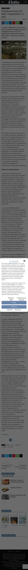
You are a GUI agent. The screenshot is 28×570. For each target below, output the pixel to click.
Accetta (14, 302)
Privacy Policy (18, 309)
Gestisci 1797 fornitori (11, 298)
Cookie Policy (9, 309)
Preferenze (14, 306)
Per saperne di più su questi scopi (21, 298)
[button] (24, 261)
